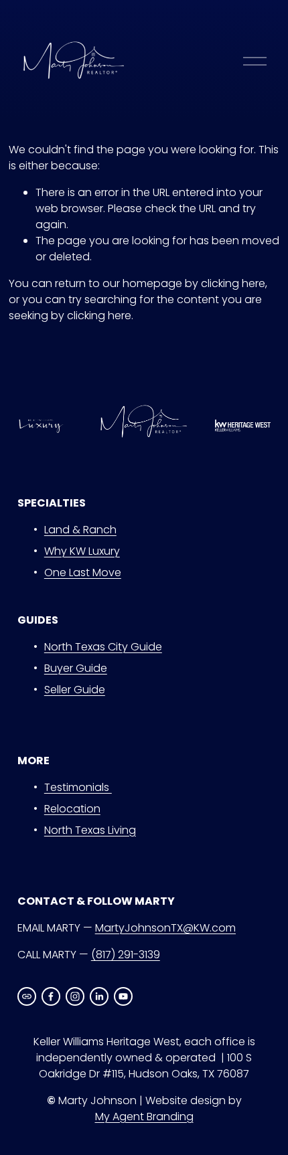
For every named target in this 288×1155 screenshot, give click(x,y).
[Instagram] (75, 996)
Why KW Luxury (82, 551)
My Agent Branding (144, 1116)
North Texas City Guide (103, 646)
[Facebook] (51, 996)
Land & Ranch (80, 529)
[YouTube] (123, 996)
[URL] (26, 996)
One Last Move (82, 572)
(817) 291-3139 (125, 954)
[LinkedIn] (99, 996)
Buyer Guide (75, 668)
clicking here (233, 283)
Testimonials (78, 787)
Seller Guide (74, 689)
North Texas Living (90, 830)
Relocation (72, 808)
